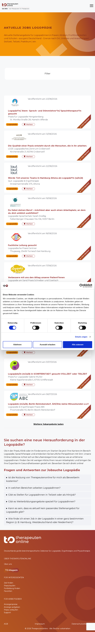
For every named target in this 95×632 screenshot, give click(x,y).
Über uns (8, 564)
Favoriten (8, 591)
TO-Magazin (11, 570)
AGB (6, 624)
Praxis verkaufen (11, 610)
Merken (29, 124)
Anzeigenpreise (10, 604)
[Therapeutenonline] (16, 6)
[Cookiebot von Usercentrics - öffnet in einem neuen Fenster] (81, 286)
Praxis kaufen (9, 586)
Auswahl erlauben (47, 344)
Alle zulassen (77, 344)
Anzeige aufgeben (12, 607)
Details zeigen (81, 337)
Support (7, 612)
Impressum (40, 624)
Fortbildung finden (12, 588)
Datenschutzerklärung (81, 624)
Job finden (8, 583)
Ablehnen (17, 344)
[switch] (35, 328)
